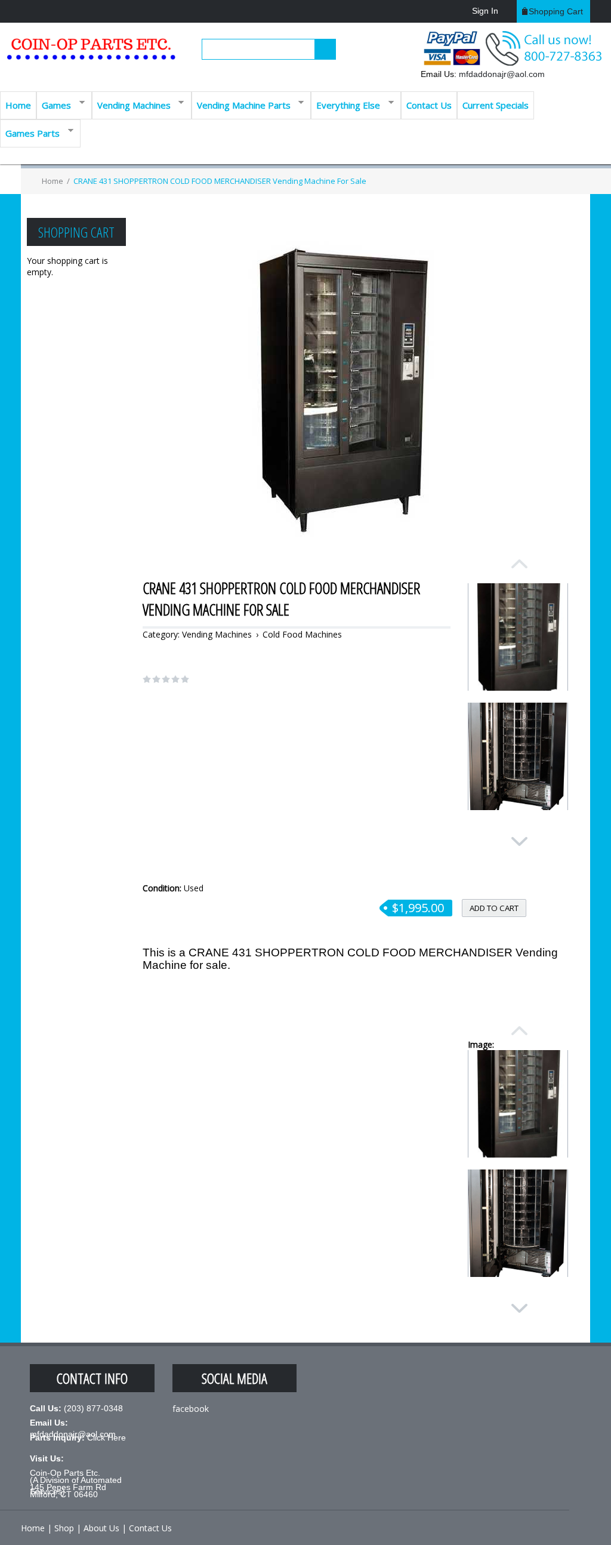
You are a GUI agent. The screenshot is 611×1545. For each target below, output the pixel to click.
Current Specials (495, 105)
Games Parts (30, 132)
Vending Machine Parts (241, 104)
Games (53, 104)
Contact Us (429, 105)
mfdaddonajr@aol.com (502, 74)
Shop (64, 1528)
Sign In (485, 11)
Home (18, 105)
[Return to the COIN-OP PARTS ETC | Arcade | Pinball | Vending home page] (89, 53)
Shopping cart (556, 11)
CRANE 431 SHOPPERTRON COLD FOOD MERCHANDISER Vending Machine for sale (219, 181)
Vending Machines (131, 104)
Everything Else (345, 104)
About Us (101, 1528)
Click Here (106, 1437)
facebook (190, 1408)
